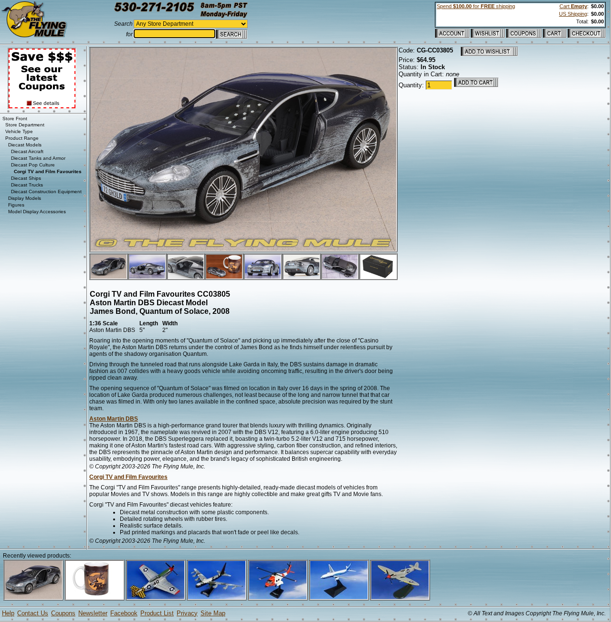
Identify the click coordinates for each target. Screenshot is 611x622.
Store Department (24, 124)
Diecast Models (25, 144)
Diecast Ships (26, 178)
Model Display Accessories (37, 211)
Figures (16, 204)
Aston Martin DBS (113, 418)
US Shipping (573, 14)
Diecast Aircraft (27, 151)
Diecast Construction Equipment (46, 191)
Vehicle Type (19, 131)
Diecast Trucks (27, 184)
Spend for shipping (476, 6)
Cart (573, 6)
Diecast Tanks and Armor (38, 158)
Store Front (14, 118)
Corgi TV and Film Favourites (128, 477)
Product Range (22, 138)
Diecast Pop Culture (33, 164)
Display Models (24, 198)
